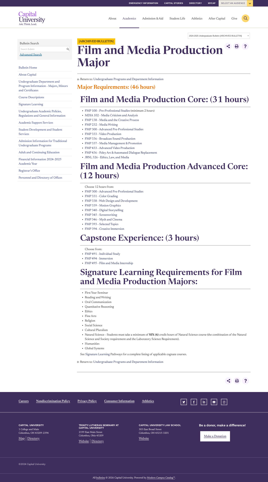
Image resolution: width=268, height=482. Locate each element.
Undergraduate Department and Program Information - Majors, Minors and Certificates (43, 86)
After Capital (217, 18)
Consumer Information (119, 401)
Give (234, 18)
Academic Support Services (36, 122)
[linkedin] (204, 402)
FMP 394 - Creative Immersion (104, 229)
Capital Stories (173, 3)
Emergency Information (143, 3)
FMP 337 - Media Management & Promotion (113, 143)
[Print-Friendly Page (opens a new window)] (236, 46)
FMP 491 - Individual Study (102, 254)
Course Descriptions (31, 97)
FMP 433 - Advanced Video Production (110, 148)
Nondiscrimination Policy (53, 401)
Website (84, 441)
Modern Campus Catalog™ (161, 478)
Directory (195, 3)
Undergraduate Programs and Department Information (128, 79)
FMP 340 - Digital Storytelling (104, 210)
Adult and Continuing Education (39, 152)
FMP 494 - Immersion (99, 258)
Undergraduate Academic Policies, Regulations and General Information (42, 113)
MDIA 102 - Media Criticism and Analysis (111, 115)
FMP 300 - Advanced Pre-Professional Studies (114, 129)
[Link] (32, 18)
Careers (24, 401)
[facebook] (194, 402)
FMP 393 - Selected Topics (101, 224)
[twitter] (184, 402)
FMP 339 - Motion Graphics (103, 205)
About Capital (27, 74)
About (112, 18)
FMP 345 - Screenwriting (101, 215)
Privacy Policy (87, 401)
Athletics (196, 18)
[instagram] (224, 402)
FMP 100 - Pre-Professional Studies (107, 110)
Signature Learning (31, 104)
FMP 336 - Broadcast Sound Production (110, 138)
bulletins (100, 478)
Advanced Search (31, 54)
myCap (211, 3)
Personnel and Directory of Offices (40, 177)
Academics (129, 18)
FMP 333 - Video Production (103, 134)
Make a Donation (215, 436)
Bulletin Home (28, 67)
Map (22, 438)
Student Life (177, 18)
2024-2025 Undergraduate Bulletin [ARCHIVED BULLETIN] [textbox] (215, 36)
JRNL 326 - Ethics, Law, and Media (107, 157)
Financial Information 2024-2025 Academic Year (40, 161)
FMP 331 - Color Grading (101, 196)
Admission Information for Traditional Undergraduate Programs (43, 143)
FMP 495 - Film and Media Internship (109, 263)
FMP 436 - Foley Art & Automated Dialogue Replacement (121, 152)
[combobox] (219, 36)
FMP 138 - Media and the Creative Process (112, 120)
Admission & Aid (152, 18)
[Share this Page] (228, 46)
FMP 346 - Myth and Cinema (103, 219)
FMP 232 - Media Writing (101, 124)
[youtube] (214, 402)
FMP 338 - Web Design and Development (111, 201)
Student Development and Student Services (40, 132)
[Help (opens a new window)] (245, 46)
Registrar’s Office (29, 170)
